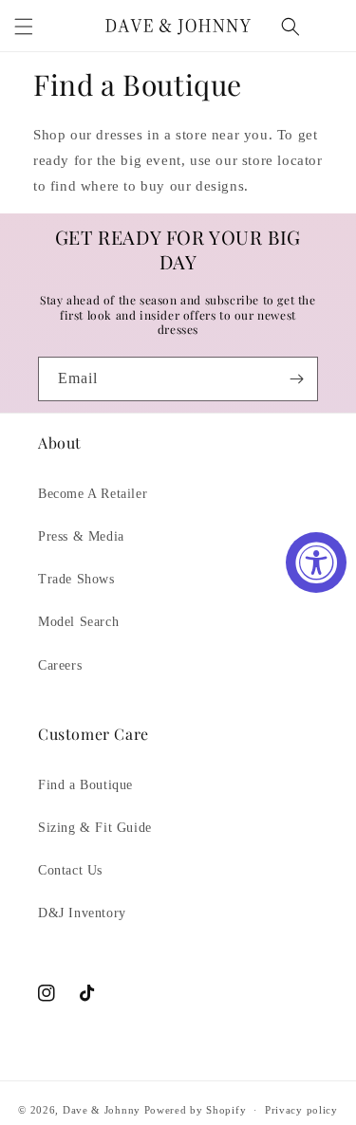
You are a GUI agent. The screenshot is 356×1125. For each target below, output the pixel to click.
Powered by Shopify (195, 1110)
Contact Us (70, 870)
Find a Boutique (85, 785)
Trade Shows (76, 579)
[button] (24, 26)
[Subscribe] (296, 379)
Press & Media (81, 536)
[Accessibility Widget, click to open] (316, 562)
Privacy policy (301, 1110)
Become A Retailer (92, 494)
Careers (60, 665)
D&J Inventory (82, 913)
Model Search (78, 622)
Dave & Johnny (102, 1110)
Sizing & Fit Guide (95, 828)
